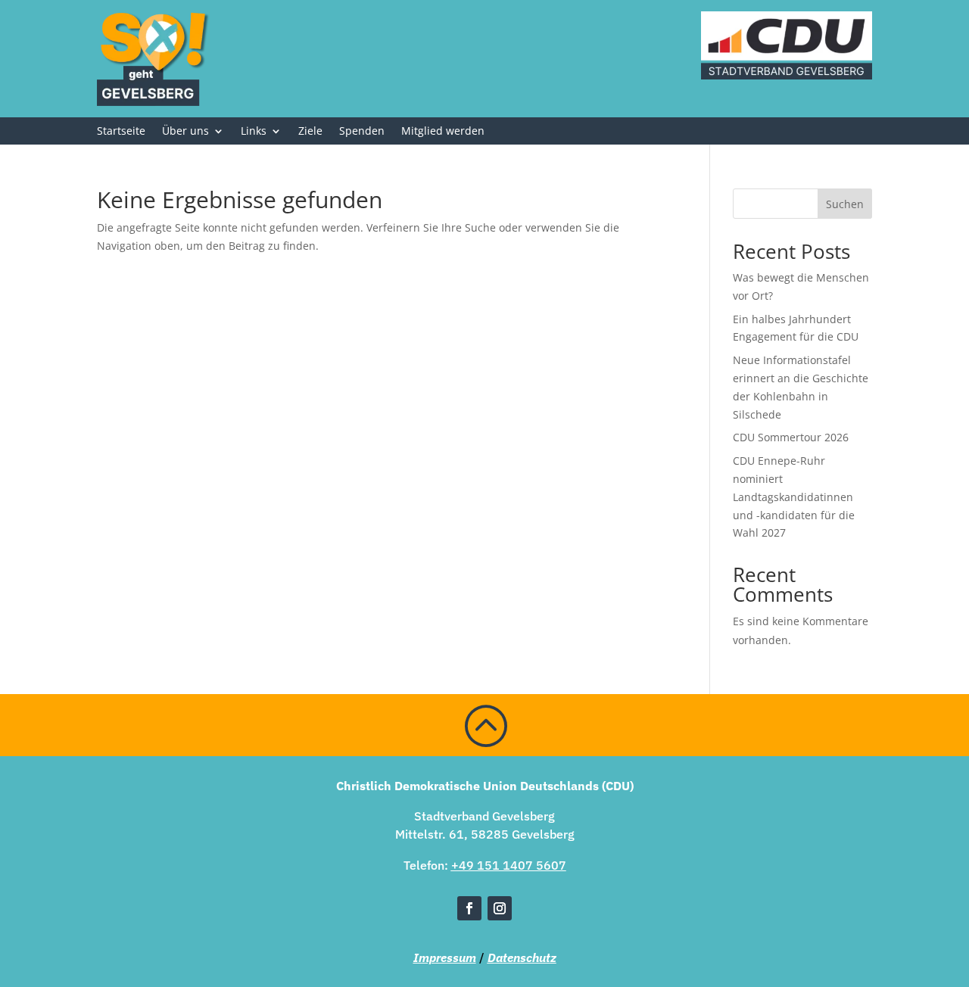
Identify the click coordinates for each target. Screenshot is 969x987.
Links (253, 132)
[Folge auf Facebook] (469, 908)
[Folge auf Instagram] (500, 908)
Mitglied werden (442, 132)
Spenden (362, 132)
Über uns (185, 132)
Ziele (310, 132)
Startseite (121, 132)
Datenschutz (522, 957)
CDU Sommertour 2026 (791, 437)
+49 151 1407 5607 (508, 865)
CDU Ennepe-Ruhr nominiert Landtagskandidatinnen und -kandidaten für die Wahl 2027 (794, 496)
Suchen (845, 204)
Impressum (444, 957)
